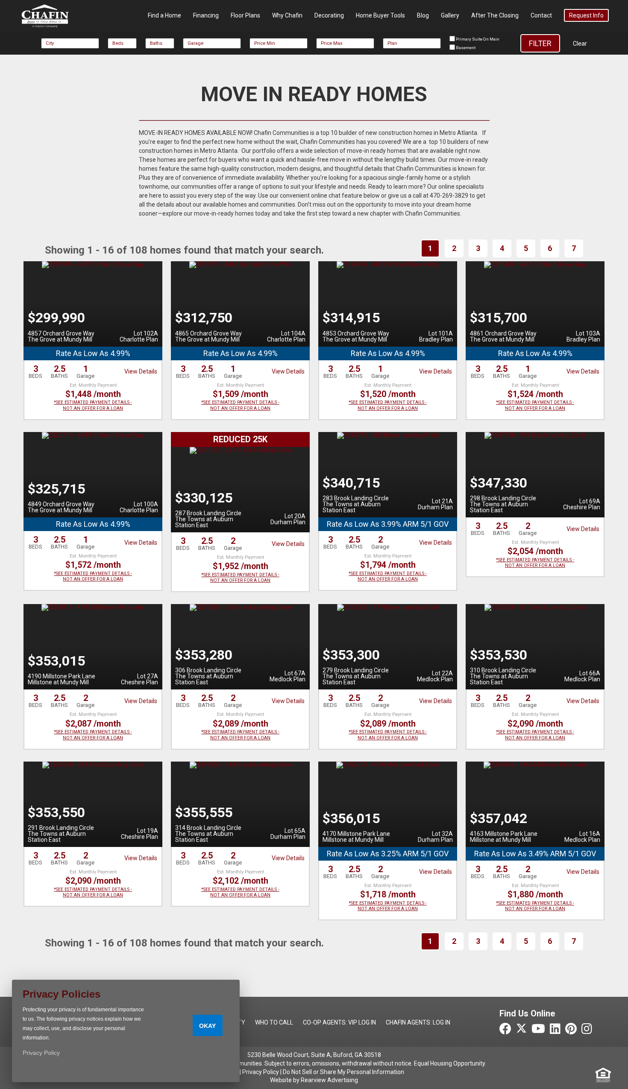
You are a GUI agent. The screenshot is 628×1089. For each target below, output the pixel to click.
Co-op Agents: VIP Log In (339, 1022)
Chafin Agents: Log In (418, 1022)
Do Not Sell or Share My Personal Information (343, 1072)
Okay (207, 1025)
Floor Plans (245, 15)
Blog (423, 15)
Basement (465, 47)
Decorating (329, 15)
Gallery (450, 15)
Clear (580, 44)
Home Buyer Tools (380, 15)
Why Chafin (287, 15)
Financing (206, 15)
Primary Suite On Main (477, 39)
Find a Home (164, 15)
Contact (541, 15)
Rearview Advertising (329, 1080)
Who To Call (274, 1022)
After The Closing (495, 15)
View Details (140, 371)
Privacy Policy (260, 1072)
